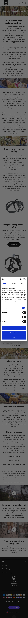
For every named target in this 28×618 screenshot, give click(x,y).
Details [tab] (14, 283)
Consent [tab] (5, 283)
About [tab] (23, 283)
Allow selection (14, 332)
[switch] (24, 312)
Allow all (14, 328)
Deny (14, 337)
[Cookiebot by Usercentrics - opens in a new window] (20, 279)
